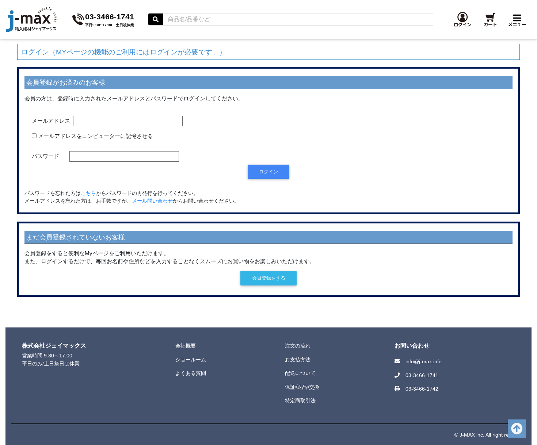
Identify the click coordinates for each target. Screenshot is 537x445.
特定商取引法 (300, 400)
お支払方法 (298, 359)
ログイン (268, 171)
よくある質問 (190, 373)
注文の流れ (298, 346)
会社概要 (185, 346)
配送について (300, 373)
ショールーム (190, 359)
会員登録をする (268, 278)
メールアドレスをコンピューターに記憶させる (95, 136)
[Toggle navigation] (517, 19)
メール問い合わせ (152, 201)
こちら (88, 193)
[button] (462, 19)
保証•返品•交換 (302, 387)
